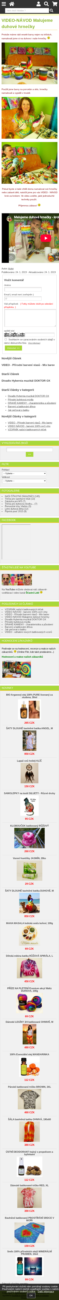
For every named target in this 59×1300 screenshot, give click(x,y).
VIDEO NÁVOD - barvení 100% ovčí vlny (29, 426)
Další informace (46, 1291)
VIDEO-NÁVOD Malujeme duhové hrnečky (27, 617)
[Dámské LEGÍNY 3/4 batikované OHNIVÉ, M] (29, 1033)
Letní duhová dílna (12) (16, 509)
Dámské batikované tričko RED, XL (29, 1185)
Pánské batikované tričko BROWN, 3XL (29, 1087)
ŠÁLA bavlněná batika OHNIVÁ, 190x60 (29, 1119)
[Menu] (3, 4)
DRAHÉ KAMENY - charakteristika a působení (32, 403)
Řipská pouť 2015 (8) (16, 511)
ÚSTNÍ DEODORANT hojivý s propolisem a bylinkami (29, 1153)
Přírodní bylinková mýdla (20, 399)
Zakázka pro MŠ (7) (15, 501)
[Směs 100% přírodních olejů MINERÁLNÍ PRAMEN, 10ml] (29, 1265)
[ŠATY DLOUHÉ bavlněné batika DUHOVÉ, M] (29, 902)
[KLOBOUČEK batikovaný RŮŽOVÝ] (29, 837)
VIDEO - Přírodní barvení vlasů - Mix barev (28, 365)
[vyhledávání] (46, 5)
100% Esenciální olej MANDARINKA (29, 1054)
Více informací (34, 343)
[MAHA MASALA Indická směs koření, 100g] (29, 935)
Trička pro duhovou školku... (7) (21, 504)
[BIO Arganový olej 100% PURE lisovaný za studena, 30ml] (29, 709)
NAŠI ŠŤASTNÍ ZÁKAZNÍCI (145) (22, 496)
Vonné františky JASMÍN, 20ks (29, 858)
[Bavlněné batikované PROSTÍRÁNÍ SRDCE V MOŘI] (29, 1232)
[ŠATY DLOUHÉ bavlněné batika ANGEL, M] (29, 740)
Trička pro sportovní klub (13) (20, 499)
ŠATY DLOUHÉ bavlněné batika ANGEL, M (29, 728)
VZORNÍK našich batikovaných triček (27, 429)
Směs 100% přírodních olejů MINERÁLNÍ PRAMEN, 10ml (29, 1252)
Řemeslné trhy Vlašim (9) (18, 506)
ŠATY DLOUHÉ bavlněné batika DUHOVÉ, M (29, 891)
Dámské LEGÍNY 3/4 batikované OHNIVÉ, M (29, 1022)
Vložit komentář (14, 280)
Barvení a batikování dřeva (21, 406)
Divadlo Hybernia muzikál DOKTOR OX (26, 380)
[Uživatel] (38, 5)
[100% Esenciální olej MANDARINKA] (29, 1066)
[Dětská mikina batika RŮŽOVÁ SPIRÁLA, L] (29, 967)
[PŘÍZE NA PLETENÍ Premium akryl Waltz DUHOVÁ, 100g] (29, 1002)
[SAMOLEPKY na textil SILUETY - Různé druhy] (29, 805)
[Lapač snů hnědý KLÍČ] (29, 772)
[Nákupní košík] (55, 5)
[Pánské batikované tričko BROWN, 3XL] (29, 1098)
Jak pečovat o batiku (18, 410)
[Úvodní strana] (11, 5)
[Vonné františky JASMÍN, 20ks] (29, 870)
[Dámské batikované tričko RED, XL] (29, 1197)
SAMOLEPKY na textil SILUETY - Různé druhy (29, 793)
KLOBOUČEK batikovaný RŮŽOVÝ (29, 826)
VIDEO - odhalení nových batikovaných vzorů (28, 632)
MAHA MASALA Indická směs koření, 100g (29, 923)
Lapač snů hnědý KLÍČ (29, 761)
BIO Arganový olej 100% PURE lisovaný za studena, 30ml (29, 696)
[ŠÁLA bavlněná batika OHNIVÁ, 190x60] (29, 1131)
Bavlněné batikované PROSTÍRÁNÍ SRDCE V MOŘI (29, 1219)
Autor (11, 268)
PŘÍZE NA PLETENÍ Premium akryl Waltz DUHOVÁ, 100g (29, 989)
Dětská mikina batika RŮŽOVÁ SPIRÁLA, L (29, 956)
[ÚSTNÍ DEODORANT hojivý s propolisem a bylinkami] (29, 1166)
